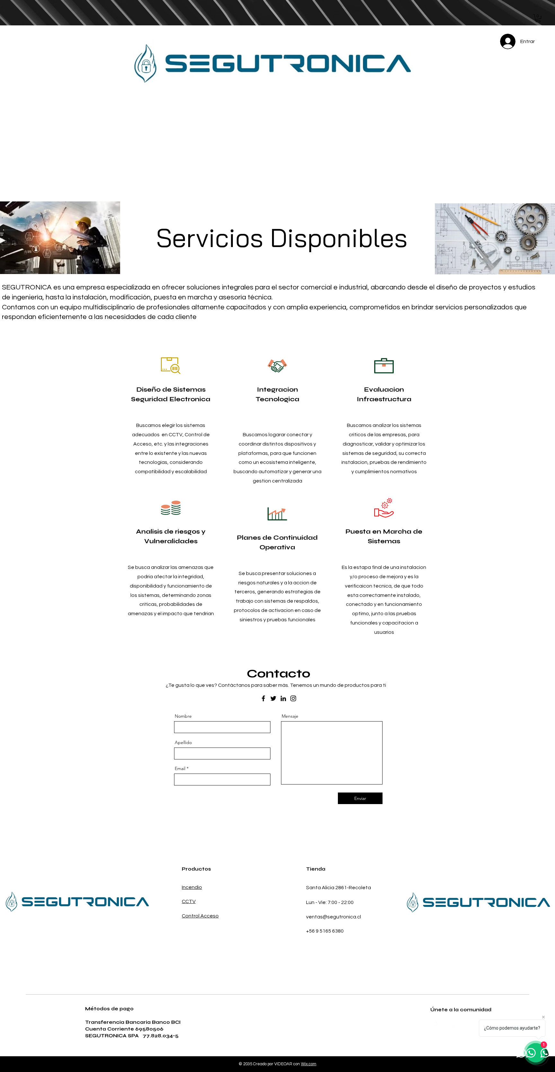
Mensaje (290, 716)
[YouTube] (475, 1025)
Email (180, 768)
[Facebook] (263, 698)
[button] (538, 18)
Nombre (183, 716)
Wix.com (308, 1064)
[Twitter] (273, 698)
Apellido (183, 742)
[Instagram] (293, 698)
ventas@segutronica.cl (333, 916)
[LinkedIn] (283, 698)
